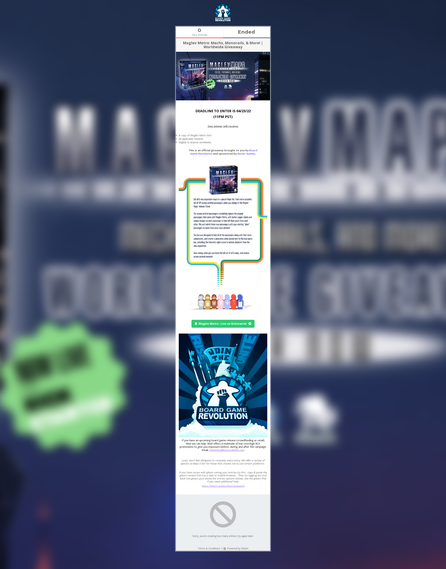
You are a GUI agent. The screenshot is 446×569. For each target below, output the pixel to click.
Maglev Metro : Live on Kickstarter (222, 324)
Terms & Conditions (209, 548)
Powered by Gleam (237, 548)
